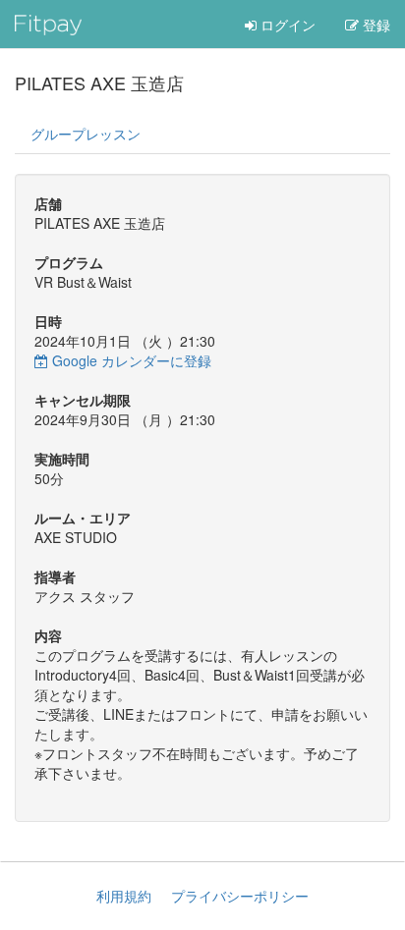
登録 (374, 24)
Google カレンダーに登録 (129, 360)
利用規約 (123, 895)
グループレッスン (85, 133)
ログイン (286, 24)
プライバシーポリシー (240, 895)
